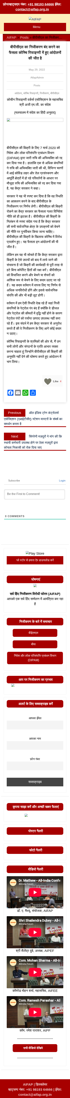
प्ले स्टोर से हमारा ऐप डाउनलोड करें (35, 560)
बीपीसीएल (54, 93)
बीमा (33, 644)
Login (62, 480)
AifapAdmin (37, 77)
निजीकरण (44, 93)
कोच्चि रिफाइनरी (30, 93)
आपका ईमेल (35, 718)
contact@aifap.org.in (32, 9)
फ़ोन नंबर (35, 759)
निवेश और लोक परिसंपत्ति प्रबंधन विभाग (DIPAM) (35, 658)
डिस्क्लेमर (41, 1084)
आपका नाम (35, 738)
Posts (37, 85)
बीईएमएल (33, 632)
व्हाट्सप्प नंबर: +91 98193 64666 (30, 1089)
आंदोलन (18, 93)
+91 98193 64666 (41, 4)
